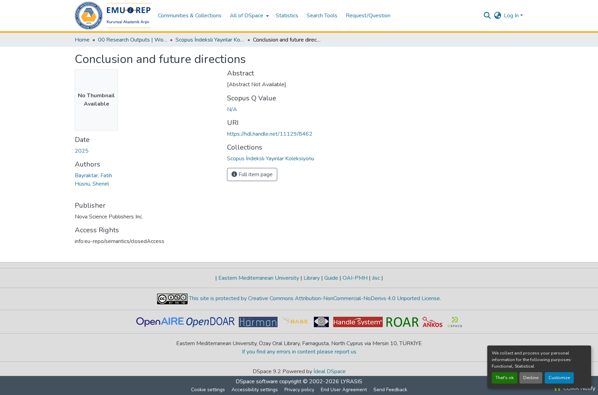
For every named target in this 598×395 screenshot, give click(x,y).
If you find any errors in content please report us (299, 352)
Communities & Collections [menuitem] (189, 15)
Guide (331, 278)
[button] (113, 15)
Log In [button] (512, 15)
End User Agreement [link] (344, 389)
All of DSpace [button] (246, 15)
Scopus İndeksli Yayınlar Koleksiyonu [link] (210, 40)
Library (311, 278)
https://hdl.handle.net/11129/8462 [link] (269, 134)
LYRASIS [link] (351, 381)
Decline (530, 378)
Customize (559, 378)
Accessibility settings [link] (255, 389)
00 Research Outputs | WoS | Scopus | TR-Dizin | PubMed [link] (132, 40)
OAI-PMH (355, 278)
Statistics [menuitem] (287, 15)
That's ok (505, 378)
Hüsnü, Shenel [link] (92, 184)
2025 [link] (82, 151)
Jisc (376, 278)
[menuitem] (248, 15)
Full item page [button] (255, 174)
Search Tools (322, 15)
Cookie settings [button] (208, 389)
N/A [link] (232, 109)
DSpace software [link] (257, 381)
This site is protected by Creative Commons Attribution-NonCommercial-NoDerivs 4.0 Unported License (314, 298)
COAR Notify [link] (578, 388)
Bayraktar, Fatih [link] (93, 175)
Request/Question (368, 15)
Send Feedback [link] (390, 389)
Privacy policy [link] (299, 389)
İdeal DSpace (330, 371)
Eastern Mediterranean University (258, 278)
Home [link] (82, 40)
